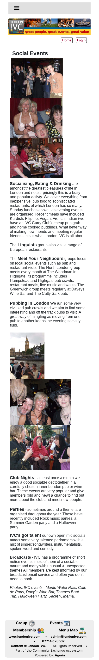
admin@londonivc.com (69, 636)
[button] (16, 8)
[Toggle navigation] (17, 8)
